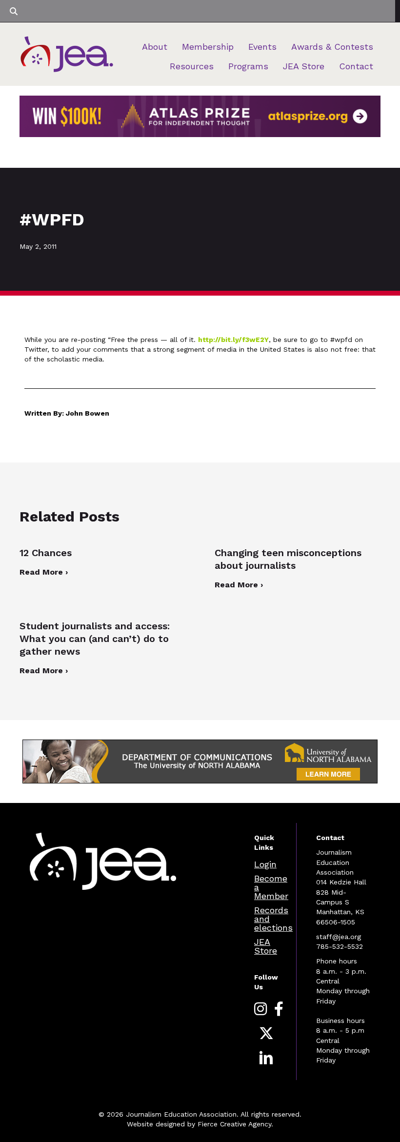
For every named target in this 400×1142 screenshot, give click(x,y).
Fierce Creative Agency (234, 1124)
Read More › (44, 572)
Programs (248, 66)
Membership (208, 46)
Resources (192, 66)
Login (265, 864)
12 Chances (46, 553)
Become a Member (271, 887)
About (154, 46)
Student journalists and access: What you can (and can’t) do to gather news (95, 638)
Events (262, 46)
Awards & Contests (332, 46)
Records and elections (273, 919)
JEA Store (303, 66)
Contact (356, 66)
